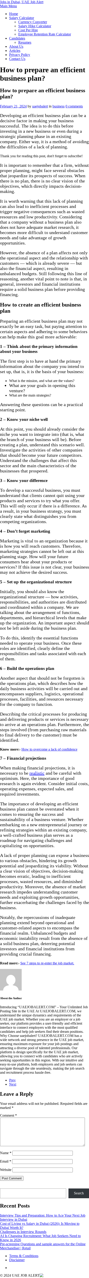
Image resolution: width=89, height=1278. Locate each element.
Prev (12, 1080)
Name (5, 1153)
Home (13, 14)
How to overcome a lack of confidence (49, 749)
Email (5, 1161)
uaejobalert (40, 106)
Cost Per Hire (28, 30)
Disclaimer (17, 1260)
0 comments (74, 106)
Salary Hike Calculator (34, 26)
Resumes (24, 42)
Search (5, 1186)
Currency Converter (32, 22)
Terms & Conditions (23, 1256)
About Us (16, 46)
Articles (14, 50)
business (58, 106)
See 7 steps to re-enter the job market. (47, 963)
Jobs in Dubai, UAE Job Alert (21, 2)
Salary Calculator (21, 18)
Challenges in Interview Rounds (23, 1232)
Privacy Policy (19, 55)
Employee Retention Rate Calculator (44, 34)
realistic (36, 773)
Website (5, 1170)
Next (12, 1084)
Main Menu (8, 6)
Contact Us (17, 59)
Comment (8, 1115)
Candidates (17, 38)
